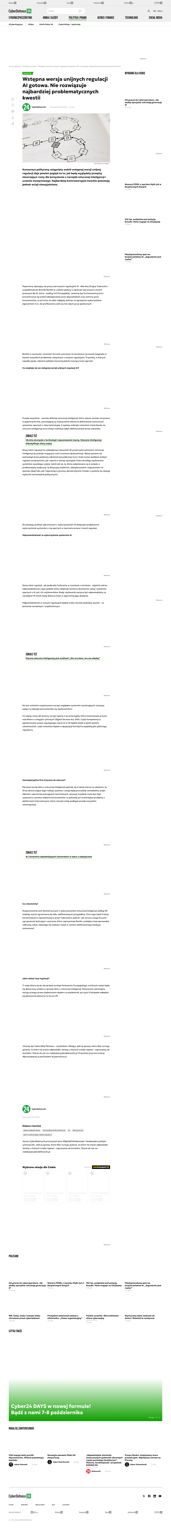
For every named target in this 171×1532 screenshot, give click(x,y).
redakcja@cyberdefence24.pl (36, 1151)
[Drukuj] (12, 111)
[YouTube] (160, 1496)
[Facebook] (149, 1496)
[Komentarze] (12, 105)
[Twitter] (144, 1496)
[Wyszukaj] (80, 11)
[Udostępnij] (12, 123)
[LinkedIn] (154, 1496)
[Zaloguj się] (148, 11)
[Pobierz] (12, 117)
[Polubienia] (12, 98)
